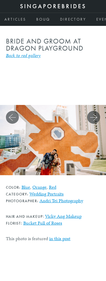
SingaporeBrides (53, 6)
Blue (25, 187)
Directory (73, 19)
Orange (39, 187)
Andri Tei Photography (61, 200)
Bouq (43, 19)
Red (52, 187)
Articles (15, 19)
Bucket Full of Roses (42, 223)
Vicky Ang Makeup (63, 216)
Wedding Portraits (46, 193)
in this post (59, 238)
